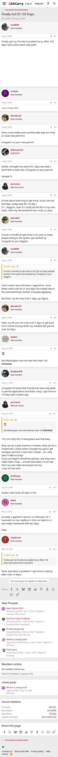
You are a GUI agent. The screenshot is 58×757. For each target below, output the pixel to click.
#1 (55, 36)
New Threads (10, 603)
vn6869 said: (9, 555)
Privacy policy (37, 751)
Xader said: (9, 419)
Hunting (10, 655)
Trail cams (11, 649)
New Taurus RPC (15, 608)
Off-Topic (10, 645)
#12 (54, 487)
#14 (54, 549)
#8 (55, 317)
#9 (55, 348)
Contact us (7, 751)
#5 (55, 195)
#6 (55, 229)
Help (48, 751)
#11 (54, 413)
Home (5, 754)
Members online (12, 664)
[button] (3, 747)
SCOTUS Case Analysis (18, 618)
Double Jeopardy (15, 628)
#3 (55, 127)
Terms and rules (21, 751)
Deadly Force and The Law (18, 634)
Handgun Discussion (15, 614)
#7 (55, 260)
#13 (54, 511)
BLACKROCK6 (49, 716)
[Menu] (4, 3)
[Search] (54, 3)
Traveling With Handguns (18, 624)
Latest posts (9, 682)
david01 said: (9, 266)
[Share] (51, 36)
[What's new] (48, 3)
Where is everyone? (16, 639)
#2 (55, 102)
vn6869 (7, 18)
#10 (54, 382)
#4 (55, 161)
